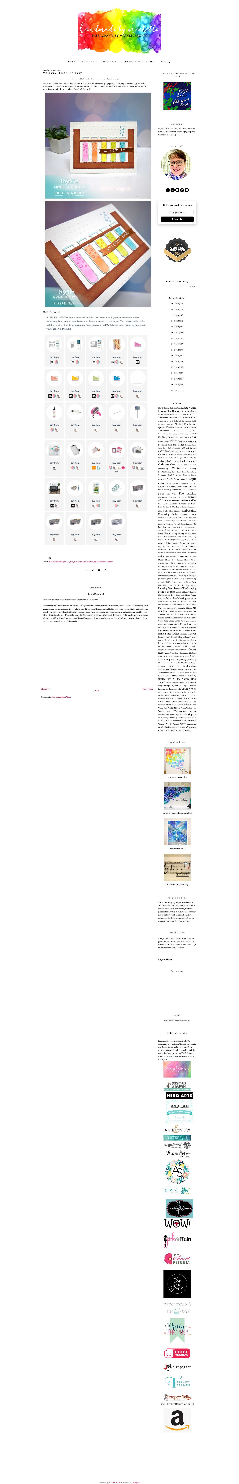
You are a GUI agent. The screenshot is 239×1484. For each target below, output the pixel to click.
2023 (176, 320)
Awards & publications (139, 61)
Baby (51, 561)
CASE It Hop (180, 451)
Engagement (162, 517)
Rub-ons (170, 646)
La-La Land (181, 582)
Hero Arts (184, 556)
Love (173, 594)
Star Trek (188, 676)
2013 (176, 378)
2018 (176, 349)
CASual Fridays (189, 457)
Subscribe (177, 219)
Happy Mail (181, 552)
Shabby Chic (183, 649)
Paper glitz (162, 624)
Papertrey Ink (171, 627)
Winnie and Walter (188, 720)
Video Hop (162, 707)
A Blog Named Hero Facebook (180, 411)
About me (88, 61)
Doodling (166, 507)
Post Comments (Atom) (61, 696)
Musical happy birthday (177, 884)
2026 (176, 303)
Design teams (109, 61)
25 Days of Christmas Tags (171, 408)
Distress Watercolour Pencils (183, 503)
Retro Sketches (183, 643)
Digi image (173, 497)
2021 (176, 332)
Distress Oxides (188, 500)
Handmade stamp (170, 552)
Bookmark (162, 444)
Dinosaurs (182, 497)
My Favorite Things (183, 607)
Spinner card (182, 669)
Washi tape (164, 711)
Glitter (161, 543)
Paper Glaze (174, 620)
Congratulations (180, 479)
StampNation (167, 676)
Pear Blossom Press (184, 627)
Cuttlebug (167, 490)
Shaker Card (168, 652)
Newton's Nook (172, 614)
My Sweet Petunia (181, 611)
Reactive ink (163, 643)
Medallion (161, 601)
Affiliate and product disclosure (177, 1020)
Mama (187, 595)
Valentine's (178, 704)
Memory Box (170, 601)
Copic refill (175, 483)
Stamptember (178, 675)
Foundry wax (171, 527)
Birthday (176, 440)
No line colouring (188, 614)
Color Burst (176, 471)
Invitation (193, 572)
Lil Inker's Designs (189, 592)
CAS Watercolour (174, 448)
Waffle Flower (173, 707)
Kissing (173, 582)
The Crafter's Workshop (178, 692)
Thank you (187, 688)
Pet (177, 630)
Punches (168, 640)
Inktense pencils (175, 569)
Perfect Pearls (169, 630)
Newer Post (148, 689)
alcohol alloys (178, 417)
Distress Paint (164, 503)
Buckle (170, 445)
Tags (184, 685)
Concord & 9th (165, 479)
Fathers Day (170, 520)
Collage (168, 472)
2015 (176, 367)
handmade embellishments (177, 549)
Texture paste (175, 688)
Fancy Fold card (190, 517)
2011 (176, 390)
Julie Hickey (179, 578)
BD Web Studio (115, 1482)
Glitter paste (185, 543)
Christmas (179, 468)
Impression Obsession (186, 563)
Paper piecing (174, 624)
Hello (161, 556)
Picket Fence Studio (187, 630)
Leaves (179, 588)
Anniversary (179, 430)
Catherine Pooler (165, 461)
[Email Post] (49, 558)
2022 (176, 326)
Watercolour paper (184, 711)
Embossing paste (188, 514)
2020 (176, 338)
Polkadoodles (174, 637)
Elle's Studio (162, 511)
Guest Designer (189, 546)
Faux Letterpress (181, 521)
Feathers (161, 524)
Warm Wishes (186, 707)
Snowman (161, 666)
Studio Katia (183, 682)
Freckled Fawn (181, 527)
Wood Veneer (172, 723)
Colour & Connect (189, 475)
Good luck (176, 546)
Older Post (45, 689)
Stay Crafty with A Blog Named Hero (177, 677)
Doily (160, 507)
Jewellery (162, 578)
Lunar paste (180, 595)
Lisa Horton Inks (164, 595)
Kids (168, 581)
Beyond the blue (185, 437)
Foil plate (78, 561)
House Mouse (190, 559)
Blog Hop (192, 441)
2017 (176, 355)
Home (71, 61)
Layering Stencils (167, 588)
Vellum (187, 704)
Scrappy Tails (173, 649)
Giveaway (180, 539)
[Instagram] (172, 190)
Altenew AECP (181, 427)
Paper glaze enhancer (188, 621)
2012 (176, 384)
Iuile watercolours (165, 575)
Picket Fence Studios (168, 633)
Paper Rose (186, 624)
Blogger (136, 1482)
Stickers (168, 682)
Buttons (188, 444)
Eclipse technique (189, 506)
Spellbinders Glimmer (103, 561)
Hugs (172, 562)
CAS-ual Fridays (189, 447)
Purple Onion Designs (180, 640)
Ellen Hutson (174, 511)
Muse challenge (168, 608)
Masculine (171, 598)
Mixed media (182, 604)
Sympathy (176, 685)
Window (176, 720)
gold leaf (166, 546)
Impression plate (165, 566)
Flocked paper (186, 524)
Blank (185, 441)
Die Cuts (171, 493)
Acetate (180, 414)
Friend (167, 530)
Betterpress (173, 437)
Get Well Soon (170, 536)
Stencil (161, 682)
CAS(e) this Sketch (166, 451)
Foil (71, 561)
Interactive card (182, 572)
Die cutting (187, 493)
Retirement (173, 643)
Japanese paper (190, 575)
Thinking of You (181, 698)
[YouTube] (177, 190)
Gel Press (192, 533)
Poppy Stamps (190, 636)
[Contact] (187, 190)
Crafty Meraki (182, 486)
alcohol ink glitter (180, 421)
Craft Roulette (169, 486)
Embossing (188, 510)
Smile (182, 662)
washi (194, 708)
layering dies (175, 585)
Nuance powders (165, 617)
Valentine (169, 704)
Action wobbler (190, 414)
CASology (178, 457)
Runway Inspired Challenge (185, 646)
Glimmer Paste (190, 539)
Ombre (176, 617)
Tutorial (180, 701)
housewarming (163, 563)
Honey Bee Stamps (174, 559)
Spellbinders (88, 561)
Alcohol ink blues (177, 849)
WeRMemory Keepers (184, 718)
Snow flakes (190, 662)
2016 (176, 361)
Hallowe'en (162, 549)
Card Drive (162, 448)
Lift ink (178, 592)
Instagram (172, 572)
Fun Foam (174, 530)
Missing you (167, 604)
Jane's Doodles (178, 575)
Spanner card (174, 666)
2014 (176, 372)
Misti (174, 604)
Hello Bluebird (170, 556)
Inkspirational (163, 569)
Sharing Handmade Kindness (168, 656)
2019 (176, 344)
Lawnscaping (163, 585)
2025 (176, 309)
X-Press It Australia (179, 727)
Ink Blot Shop (178, 566)
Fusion (167, 533)
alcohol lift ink (191, 421)
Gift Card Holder (183, 536)
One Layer (184, 617)
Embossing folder (61, 561)
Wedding (173, 717)
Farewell (161, 521)
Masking (181, 598)
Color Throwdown (189, 471)
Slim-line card (173, 662)
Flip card (177, 524)
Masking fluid (191, 598)
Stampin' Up (174, 672)
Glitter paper (172, 543)
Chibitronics (182, 464)
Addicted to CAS (165, 417)
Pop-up (182, 636)
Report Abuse (165, 959)
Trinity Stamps (170, 701)
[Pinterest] (182, 190)
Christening (163, 468)
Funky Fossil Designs (187, 530)
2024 (176, 315)
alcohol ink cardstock (165, 421)
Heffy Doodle (190, 552)
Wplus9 (168, 727)
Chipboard (192, 464)
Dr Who (173, 507)
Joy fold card (170, 578)
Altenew (170, 427)
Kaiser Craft (189, 578)
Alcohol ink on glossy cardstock (177, 813)
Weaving (164, 717)
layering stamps (189, 585)
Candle (194, 445)
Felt (167, 524)
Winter (161, 723)
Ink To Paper (190, 566)
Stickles (175, 682)
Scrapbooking (162, 649)
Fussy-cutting (178, 533)
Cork (190, 483)
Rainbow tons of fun (177, 777)
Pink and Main (186, 633)
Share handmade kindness (185, 653)
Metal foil (180, 601)
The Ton (169, 698)
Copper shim (184, 483)
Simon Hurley (184, 656)
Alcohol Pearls (183, 424)
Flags (171, 524)
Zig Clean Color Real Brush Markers (177, 728)
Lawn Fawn (191, 582)
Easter (178, 506)
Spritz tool (191, 669)
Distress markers (171, 500)
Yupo (190, 727)
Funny (160, 533)
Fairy (180, 517)
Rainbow (192, 640)
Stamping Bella (184, 672)
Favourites (192, 520)
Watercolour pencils (166, 714)
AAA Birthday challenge (167, 414)
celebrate (176, 461)
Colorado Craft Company (169, 474)
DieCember (163, 497)
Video (193, 704)
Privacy (166, 61)
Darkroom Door (179, 489)
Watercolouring (184, 714)
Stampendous (163, 672)
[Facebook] (168, 190)
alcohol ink (190, 417)
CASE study (168, 457)
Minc (186, 601)
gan (186, 533)
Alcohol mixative (165, 424)
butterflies (178, 444)
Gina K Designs (169, 539)
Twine (185, 701)
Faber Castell (172, 517)
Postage (161, 640)
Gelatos (161, 536)
